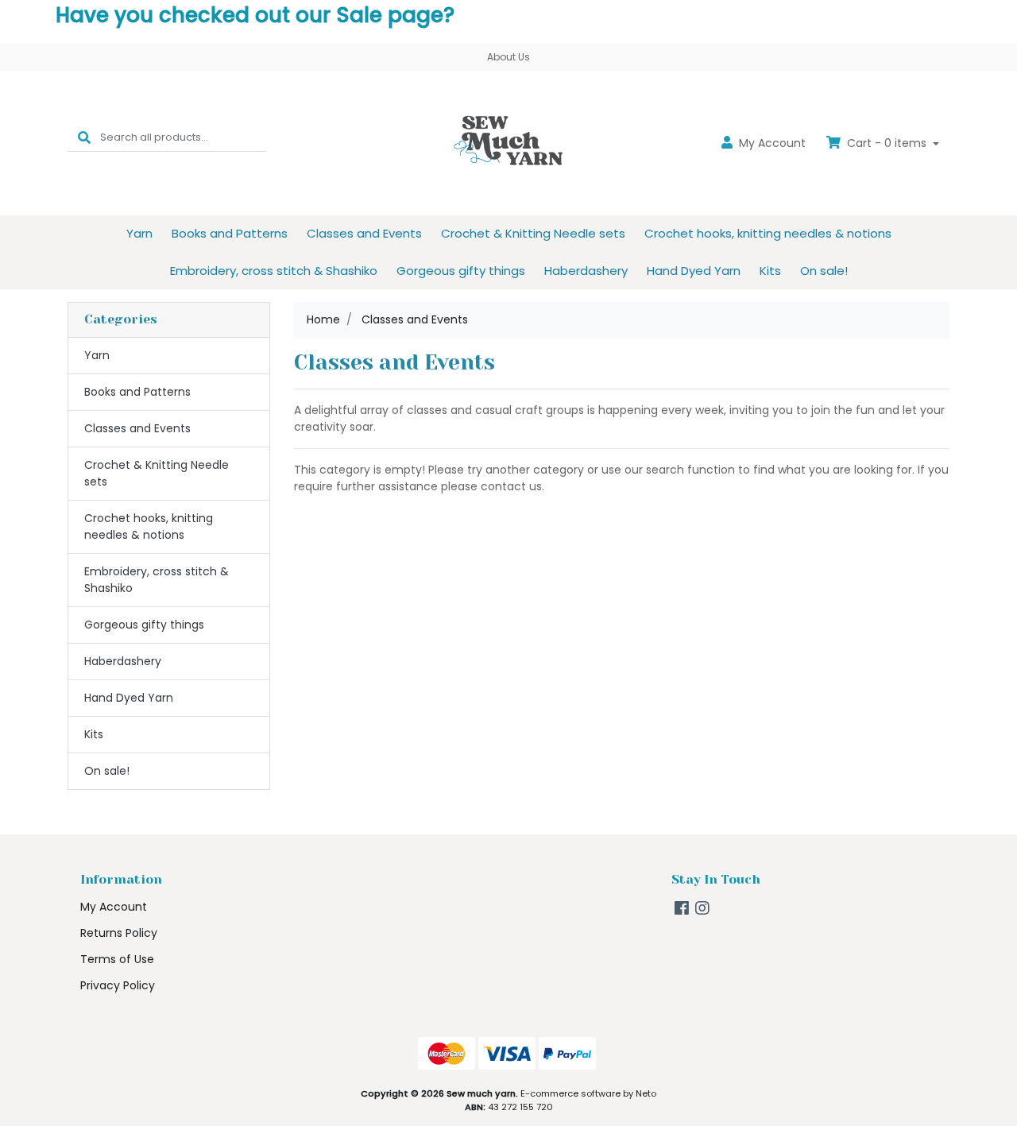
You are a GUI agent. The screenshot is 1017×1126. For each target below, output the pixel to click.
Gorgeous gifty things (460, 270)
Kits (770, 270)
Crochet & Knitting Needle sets (533, 233)
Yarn (139, 233)
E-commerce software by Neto (588, 1093)
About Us (508, 57)
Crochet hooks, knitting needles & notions (767, 233)
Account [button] (772, 143)
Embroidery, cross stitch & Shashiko (273, 270)
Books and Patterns (230, 233)
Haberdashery (586, 270)
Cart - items (887, 143)
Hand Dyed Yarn (694, 270)
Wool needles (92, 1063)
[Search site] (84, 137)
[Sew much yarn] (508, 142)
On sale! (824, 270)
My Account (113, 907)
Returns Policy (118, 933)
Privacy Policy (117, 985)
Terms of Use (117, 959)
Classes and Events (364, 233)
